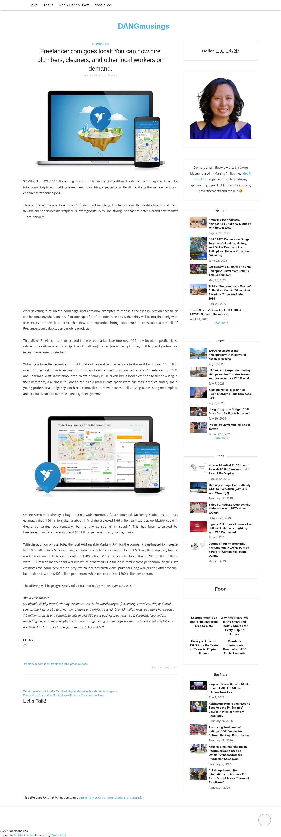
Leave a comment (164, 667)
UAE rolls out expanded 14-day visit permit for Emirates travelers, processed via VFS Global (229, 374)
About (48, 5)
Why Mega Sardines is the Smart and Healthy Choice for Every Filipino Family (234, 626)
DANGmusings (144, 26)
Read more (221, 322)
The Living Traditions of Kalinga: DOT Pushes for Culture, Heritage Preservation (229, 731)
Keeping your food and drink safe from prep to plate (204, 621)
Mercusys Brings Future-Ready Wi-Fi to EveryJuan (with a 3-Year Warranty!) (230, 489)
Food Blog (103, 5)
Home (33, 5)
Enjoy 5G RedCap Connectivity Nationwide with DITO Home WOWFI (229, 508)
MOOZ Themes (24, 835)
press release (79, 664)
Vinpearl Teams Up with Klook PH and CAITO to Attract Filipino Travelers (229, 688)
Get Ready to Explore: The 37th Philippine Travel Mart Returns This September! (230, 270)
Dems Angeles (109, 75)
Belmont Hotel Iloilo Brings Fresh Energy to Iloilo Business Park (230, 393)
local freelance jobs (56, 664)
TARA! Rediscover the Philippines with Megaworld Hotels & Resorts (227, 354)
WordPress (58, 835)
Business (100, 44)
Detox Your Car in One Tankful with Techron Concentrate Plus (63, 695)
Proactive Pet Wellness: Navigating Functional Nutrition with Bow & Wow (230, 223)
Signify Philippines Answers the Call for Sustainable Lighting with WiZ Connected (230, 528)
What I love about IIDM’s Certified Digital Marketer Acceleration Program (70, 691)
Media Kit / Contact (74, 5)
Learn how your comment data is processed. (110, 797)
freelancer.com (33, 664)
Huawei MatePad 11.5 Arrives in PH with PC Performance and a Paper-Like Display (229, 469)
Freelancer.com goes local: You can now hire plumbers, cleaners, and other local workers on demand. (100, 60)
